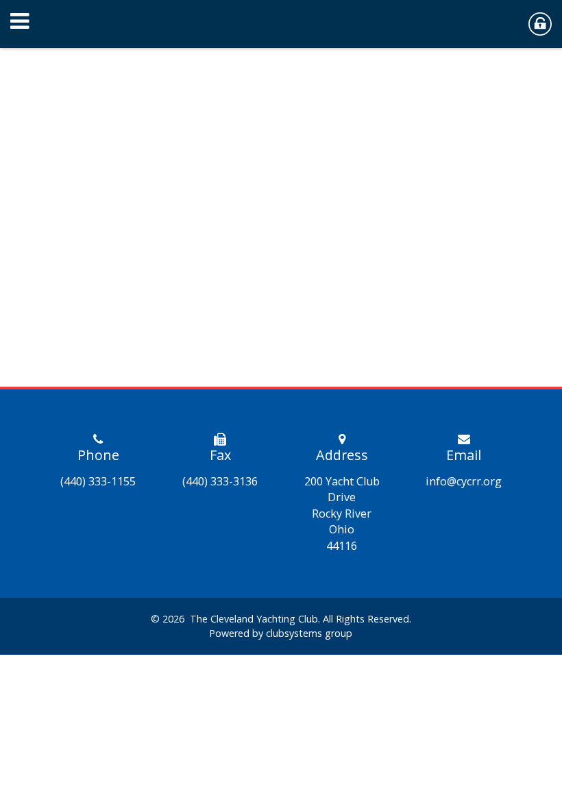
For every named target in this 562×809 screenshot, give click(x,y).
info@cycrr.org (464, 481)
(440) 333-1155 (98, 481)
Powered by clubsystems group (280, 633)
